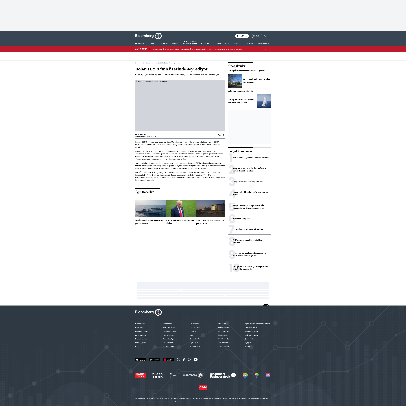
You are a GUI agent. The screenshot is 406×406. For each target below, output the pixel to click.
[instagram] (189, 360)
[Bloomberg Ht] (193, 375)
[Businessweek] (223, 375)
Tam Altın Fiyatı (168, 335)
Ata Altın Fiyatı (168, 343)
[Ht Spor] (172, 375)
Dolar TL (193, 331)
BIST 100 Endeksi (223, 339)
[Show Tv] (245, 375)
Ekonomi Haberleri (141, 331)
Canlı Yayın (139, 327)
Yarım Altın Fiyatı (169, 339)
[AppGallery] (168, 360)
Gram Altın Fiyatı (169, 327)
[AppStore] (140, 360)
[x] (178, 360)
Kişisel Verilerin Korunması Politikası (257, 324)
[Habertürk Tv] (157, 375)
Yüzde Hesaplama (224, 346)
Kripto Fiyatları (140, 343)
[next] (270, 49)
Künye (137, 346)
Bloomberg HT (139, 63)
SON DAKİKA (141, 49)
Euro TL (192, 335)
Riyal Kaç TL (194, 343)
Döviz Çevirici (195, 327)
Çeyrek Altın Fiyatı (169, 331)
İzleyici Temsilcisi (251, 327)
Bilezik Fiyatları (223, 335)
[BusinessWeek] (264, 43)
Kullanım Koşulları (251, 331)
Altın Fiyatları (167, 324)
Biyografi (248, 343)
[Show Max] (268, 375)
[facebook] (184, 360)
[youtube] (196, 360)
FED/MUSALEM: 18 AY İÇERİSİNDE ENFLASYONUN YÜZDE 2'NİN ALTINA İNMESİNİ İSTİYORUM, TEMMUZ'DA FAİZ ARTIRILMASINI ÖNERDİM (197, 49)
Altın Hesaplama (224, 343)
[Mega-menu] (269, 35)
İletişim (247, 346)
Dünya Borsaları (141, 339)
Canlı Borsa (222, 324)
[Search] (265, 35)
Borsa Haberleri (140, 335)
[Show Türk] (257, 375)
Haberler (149, 63)
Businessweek (140, 324)
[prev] (265, 49)
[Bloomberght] (148, 36)
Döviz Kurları (194, 324)
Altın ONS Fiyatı (168, 346)
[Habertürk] (140, 375)
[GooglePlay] (154, 360)
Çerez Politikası (250, 339)
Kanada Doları (195, 346)
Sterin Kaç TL (195, 339)
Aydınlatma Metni (251, 335)
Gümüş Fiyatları (223, 327)
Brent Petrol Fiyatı (224, 331)
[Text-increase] (219, 135)
